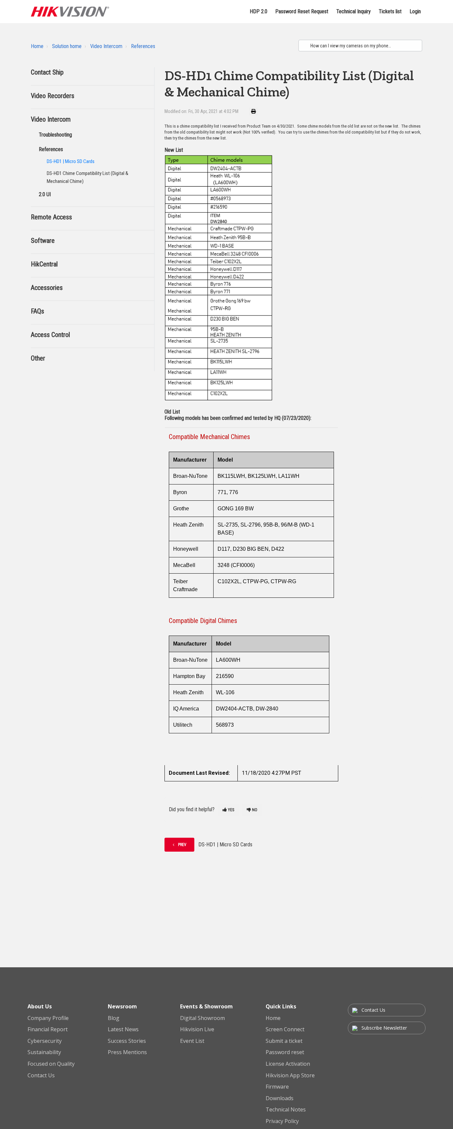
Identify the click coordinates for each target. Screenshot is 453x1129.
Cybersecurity (45, 1041)
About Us (40, 1006)
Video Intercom (106, 46)
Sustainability (44, 1052)
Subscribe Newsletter (383, 1028)
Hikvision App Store (290, 1076)
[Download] (214, 492)
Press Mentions (127, 1052)
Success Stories (127, 1041)
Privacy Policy (282, 1121)
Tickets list (390, 11)
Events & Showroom (206, 1006)
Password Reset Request (301, 11)
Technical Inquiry (353, 11)
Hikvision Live (197, 1030)
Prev (182, 844)
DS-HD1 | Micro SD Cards (71, 161)
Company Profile (48, 1018)
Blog (113, 1018)
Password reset (285, 1052)
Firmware (277, 1087)
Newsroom (122, 1006)
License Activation (288, 1064)
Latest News (123, 1030)
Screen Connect (285, 1030)
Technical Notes (286, 1110)
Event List (192, 1041)
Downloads (279, 1098)
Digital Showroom (202, 1018)
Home (37, 46)
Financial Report (48, 1030)
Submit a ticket (284, 1041)
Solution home (67, 46)
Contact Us (41, 1076)
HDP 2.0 (258, 11)
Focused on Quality (51, 1064)
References (143, 46)
